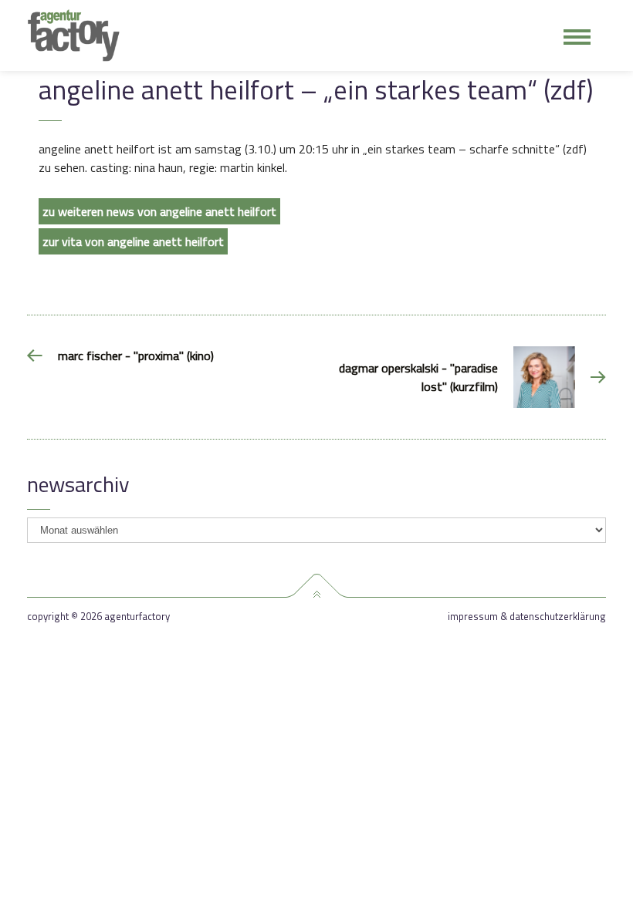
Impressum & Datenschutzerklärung (527, 616)
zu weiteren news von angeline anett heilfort (159, 211)
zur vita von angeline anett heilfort (133, 241)
